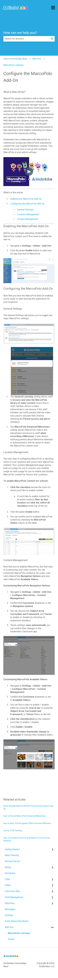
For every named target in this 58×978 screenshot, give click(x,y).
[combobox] (26, 38)
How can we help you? (20, 33)
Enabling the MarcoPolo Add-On (26, 199)
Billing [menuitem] (8, 867)
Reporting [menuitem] (9, 903)
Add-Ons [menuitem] (9, 927)
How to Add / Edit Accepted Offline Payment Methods (27, 823)
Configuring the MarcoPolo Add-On (27, 203)
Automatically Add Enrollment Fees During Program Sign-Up (28, 807)
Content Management (27, 219)
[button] (52, 850)
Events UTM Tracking (12, 830)
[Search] (52, 38)
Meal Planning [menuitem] (12, 855)
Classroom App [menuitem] (12, 891)
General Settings (25, 209)
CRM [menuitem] (7, 879)
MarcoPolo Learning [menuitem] (19, 933)
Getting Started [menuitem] (12, 849)
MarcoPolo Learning (13, 65)
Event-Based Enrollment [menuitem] (16, 921)
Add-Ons (36, 58)
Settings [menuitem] (9, 915)
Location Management (28, 214)
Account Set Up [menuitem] (12, 861)
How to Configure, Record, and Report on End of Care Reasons (26, 839)
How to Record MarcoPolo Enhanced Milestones (24, 816)
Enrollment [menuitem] (10, 873)
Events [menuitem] (11, 939)
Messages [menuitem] (10, 909)
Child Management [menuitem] (14, 897)
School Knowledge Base (15, 58)
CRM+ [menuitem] (8, 885)
